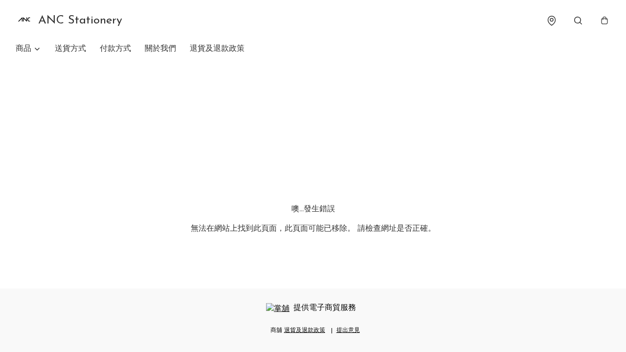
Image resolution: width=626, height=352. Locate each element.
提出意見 (348, 330)
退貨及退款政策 (217, 49)
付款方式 (115, 49)
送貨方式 (70, 49)
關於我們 (160, 49)
